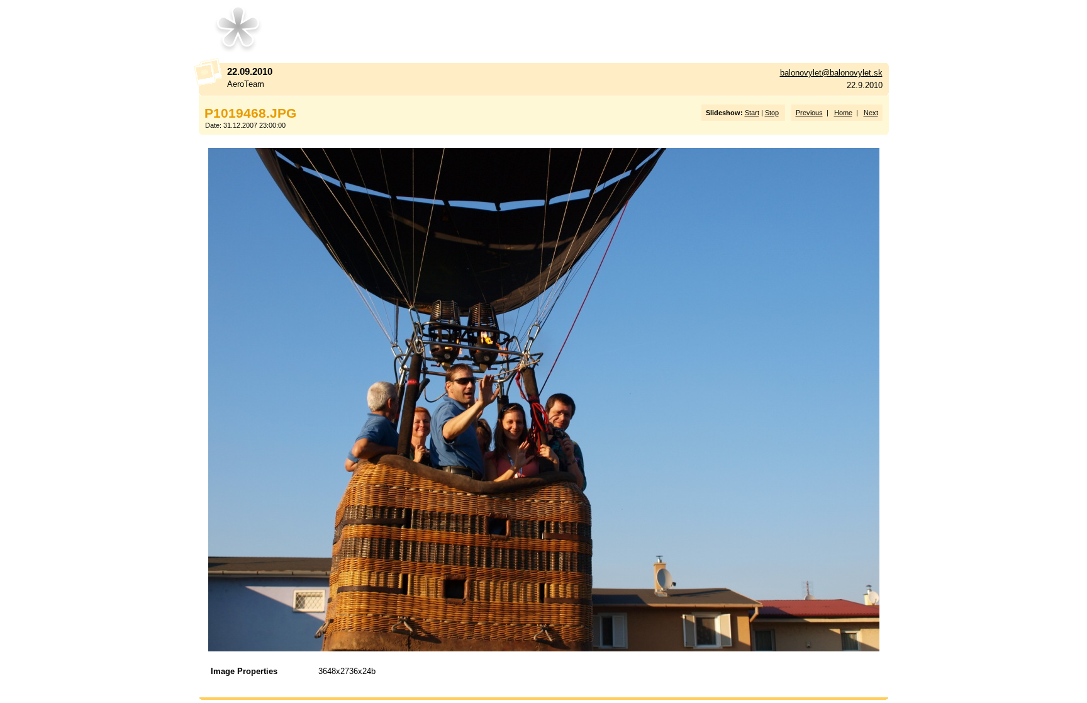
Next (871, 112)
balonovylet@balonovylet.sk (831, 72)
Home (843, 112)
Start (752, 112)
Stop (772, 112)
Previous (809, 112)
